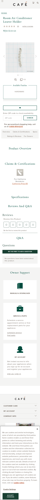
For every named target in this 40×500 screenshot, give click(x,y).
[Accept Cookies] (37, 429)
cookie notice (19, 483)
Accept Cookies (10, 496)
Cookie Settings (9, 489)
